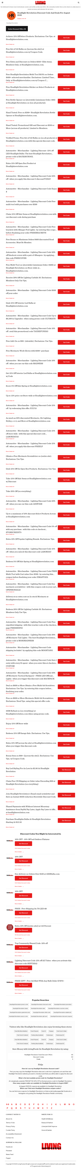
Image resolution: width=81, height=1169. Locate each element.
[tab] (17, 28)
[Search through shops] (79, 2)
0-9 (7, 1104)
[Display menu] (2, 2)
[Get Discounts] (10, 846)
